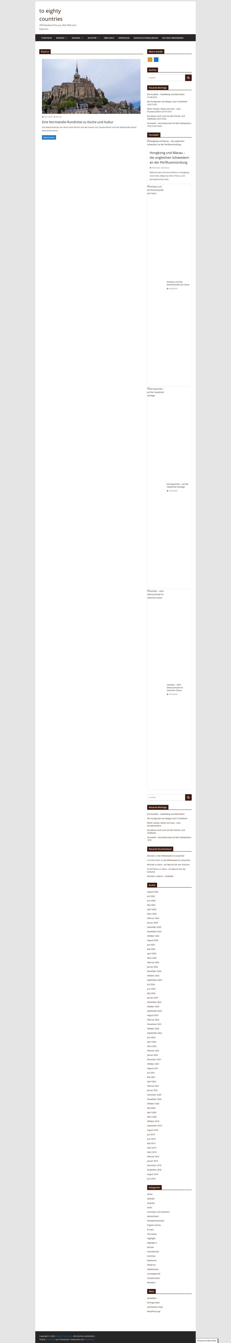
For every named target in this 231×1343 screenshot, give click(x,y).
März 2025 (152, 958)
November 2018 (154, 1169)
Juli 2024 (151, 984)
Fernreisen (152, 1234)
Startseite (46, 38)
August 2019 (152, 1130)
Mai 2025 (151, 949)
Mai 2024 (151, 993)
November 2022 (154, 1024)
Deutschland (153, 1216)
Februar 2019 (153, 1156)
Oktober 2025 (153, 936)
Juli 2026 (151, 896)
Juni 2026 (151, 900)
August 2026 (152, 891)
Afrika (149, 1194)
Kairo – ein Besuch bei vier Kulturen (173, 864)
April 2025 (151, 953)
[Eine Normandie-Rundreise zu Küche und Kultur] (91, 86)
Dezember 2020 (154, 1094)
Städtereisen (153, 1269)
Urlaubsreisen (153, 1278)
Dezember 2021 (154, 1059)
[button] (66, 38)
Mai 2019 (151, 1143)
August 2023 (152, 1015)
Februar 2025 (153, 962)
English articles (154, 1225)
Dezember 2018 (154, 1165)
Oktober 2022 (153, 1028)
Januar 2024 (152, 997)
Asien (149, 1207)
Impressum (123, 38)
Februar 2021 (153, 1086)
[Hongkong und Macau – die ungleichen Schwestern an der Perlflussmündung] (169, 142)
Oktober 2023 (153, 1006)
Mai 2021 (151, 1077)
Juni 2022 (151, 1037)
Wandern (151, 1282)
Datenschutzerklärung (146, 38)
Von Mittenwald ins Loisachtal (170, 856)
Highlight (151, 1238)
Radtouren (152, 1260)
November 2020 (154, 1099)
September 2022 (154, 1033)
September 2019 (154, 1125)
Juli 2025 (151, 944)
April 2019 (151, 1147)
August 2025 (152, 940)
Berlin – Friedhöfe (165, 876)
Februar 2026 (153, 918)
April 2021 (151, 1081)
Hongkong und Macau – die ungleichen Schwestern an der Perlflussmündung (169, 157)
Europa (150, 1229)
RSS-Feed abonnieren (172, 38)
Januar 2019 (152, 1161)
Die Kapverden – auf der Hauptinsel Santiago (177, 485)
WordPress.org (153, 1311)
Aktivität (92, 38)
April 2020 (151, 1112)
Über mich (109, 38)
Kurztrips (151, 1256)
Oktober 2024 (153, 975)
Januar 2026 (152, 922)
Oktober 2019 (153, 1121)
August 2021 (152, 1068)
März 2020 (152, 1117)
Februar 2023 (153, 1019)
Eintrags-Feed (153, 1302)
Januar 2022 (152, 1055)
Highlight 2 (152, 1243)
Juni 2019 (151, 1139)
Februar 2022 (153, 1050)
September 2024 (154, 980)
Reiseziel (76, 38)
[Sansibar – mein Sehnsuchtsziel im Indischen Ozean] (156, 689)
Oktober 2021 (153, 1064)
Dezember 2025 (154, 927)
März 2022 (152, 1046)
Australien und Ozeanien (158, 1212)
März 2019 (152, 1152)
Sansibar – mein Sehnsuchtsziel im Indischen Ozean (175, 687)
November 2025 (154, 931)
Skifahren (151, 1265)
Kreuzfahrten (153, 1251)
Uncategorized (153, 1273)
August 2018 (152, 1174)
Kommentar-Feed (155, 1307)
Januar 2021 (152, 1090)
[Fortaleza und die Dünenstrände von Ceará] (156, 285)
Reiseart (60, 38)
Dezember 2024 (154, 971)
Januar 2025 (152, 966)
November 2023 (154, 1002)
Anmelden (151, 1298)
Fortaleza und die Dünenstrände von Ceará (178, 283)
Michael (59, 117)
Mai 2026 (151, 905)
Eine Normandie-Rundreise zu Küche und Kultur (77, 122)
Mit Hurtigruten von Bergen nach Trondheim (167, 101)
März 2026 (152, 914)
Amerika (151, 1203)
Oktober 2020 (153, 1103)
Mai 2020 (151, 1108)
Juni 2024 (151, 989)
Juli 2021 (151, 1072)
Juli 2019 (151, 1134)
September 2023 (154, 1011)
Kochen (150, 1247)
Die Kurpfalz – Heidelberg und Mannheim (166, 94)
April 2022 (151, 1042)
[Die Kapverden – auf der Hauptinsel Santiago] (156, 487)
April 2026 (151, 909)
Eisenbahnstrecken (155, 1220)
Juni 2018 (151, 1178)
